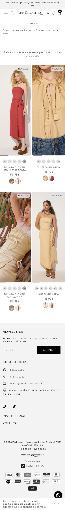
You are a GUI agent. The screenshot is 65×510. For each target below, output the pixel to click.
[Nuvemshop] (32, 456)
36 (41, 288)
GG (58, 161)
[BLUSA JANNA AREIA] (45, 178)
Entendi (56, 504)
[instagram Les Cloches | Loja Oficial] (6, 406)
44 (60, 288)
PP (4, 161)
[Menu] (6, 13)
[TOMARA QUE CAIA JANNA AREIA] (11, 181)
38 (46, 288)
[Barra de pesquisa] (12, 13)
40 (50, 288)
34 (36, 288)
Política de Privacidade (32, 448)
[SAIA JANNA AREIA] (45, 305)
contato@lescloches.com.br (25, 383)
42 (55, 288)
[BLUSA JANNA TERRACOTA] (51, 178)
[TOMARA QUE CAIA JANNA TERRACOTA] (18, 181)
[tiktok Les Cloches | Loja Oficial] (16, 406)
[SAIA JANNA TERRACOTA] (51, 305)
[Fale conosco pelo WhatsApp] (58, 495)
